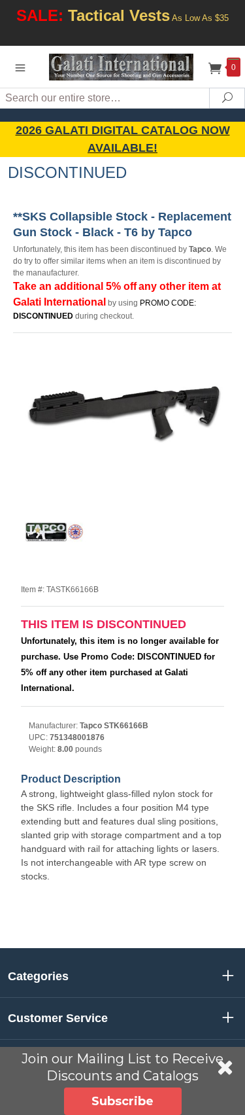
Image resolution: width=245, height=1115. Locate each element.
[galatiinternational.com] (123, 66)
